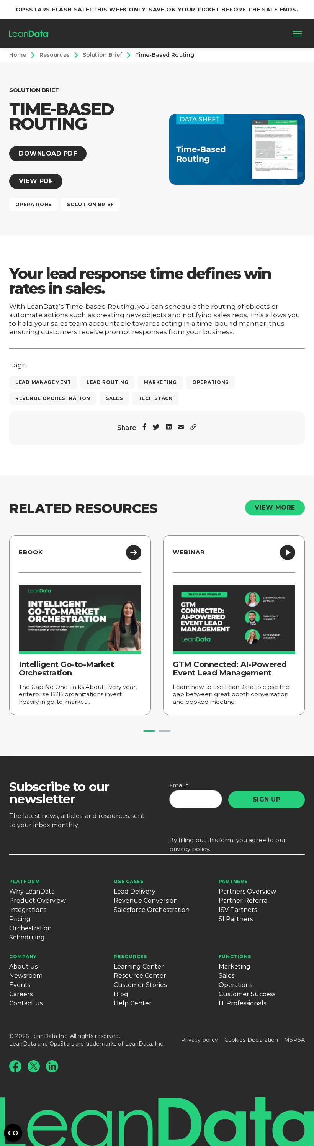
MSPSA (294, 1039)
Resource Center (140, 975)
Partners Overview (247, 891)
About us (23, 966)
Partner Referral (244, 900)
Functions (235, 956)
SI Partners (236, 919)
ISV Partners (238, 909)
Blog (121, 994)
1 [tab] (149, 731)
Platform (24, 881)
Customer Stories (140, 985)
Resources (130, 956)
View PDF (36, 181)
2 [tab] (165, 731)
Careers (21, 994)
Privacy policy (199, 1039)
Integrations (27, 909)
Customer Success (247, 994)
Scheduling (27, 937)
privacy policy (189, 849)
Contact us (26, 1003)
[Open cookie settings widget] (13, 1133)
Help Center (133, 1003)
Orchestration (30, 928)
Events (19, 985)
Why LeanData (32, 891)
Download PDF (48, 153)
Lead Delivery (134, 891)
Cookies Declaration (251, 1039)
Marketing (234, 966)
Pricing (20, 919)
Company (23, 956)
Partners (233, 881)
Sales (226, 975)
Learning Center (139, 966)
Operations (235, 985)
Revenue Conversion (146, 900)
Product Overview (37, 900)
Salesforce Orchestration (152, 909)
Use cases (128, 881)
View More (275, 507)
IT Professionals (242, 1003)
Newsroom (26, 975)
